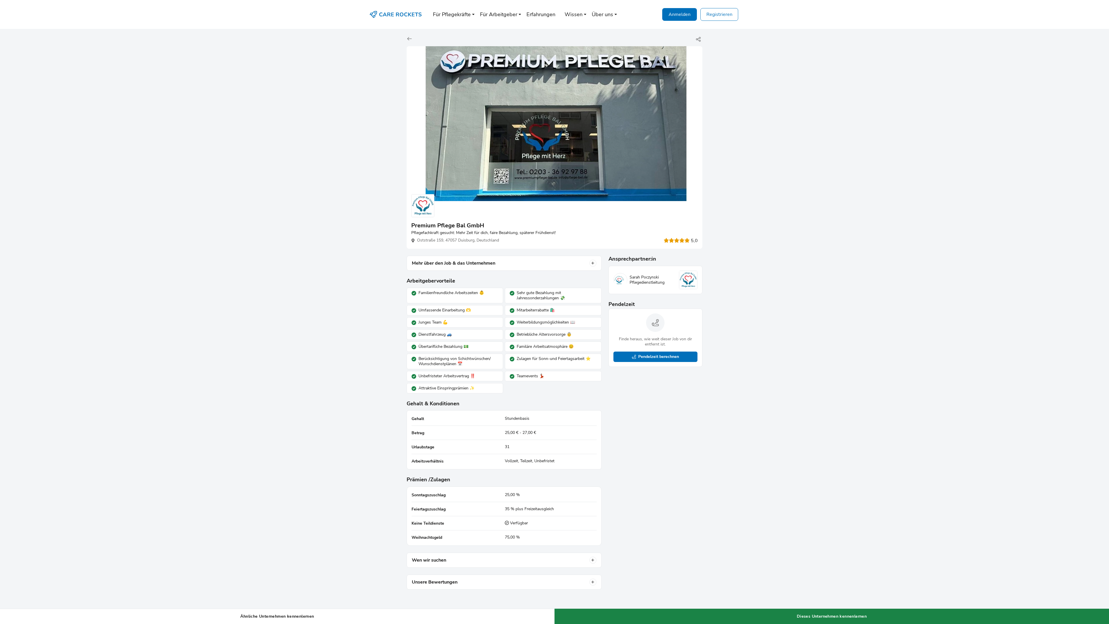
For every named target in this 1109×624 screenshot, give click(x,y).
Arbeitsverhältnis (428, 461)
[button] (451, 14)
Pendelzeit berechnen (658, 356)
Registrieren (719, 14)
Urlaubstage (423, 447)
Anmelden (680, 14)
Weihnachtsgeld (427, 537)
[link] (410, 39)
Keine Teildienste (428, 523)
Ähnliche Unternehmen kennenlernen (277, 616)
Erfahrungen (540, 14)
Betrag (418, 433)
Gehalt (418, 418)
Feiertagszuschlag (429, 509)
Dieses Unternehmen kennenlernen (832, 616)
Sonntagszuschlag (429, 495)
